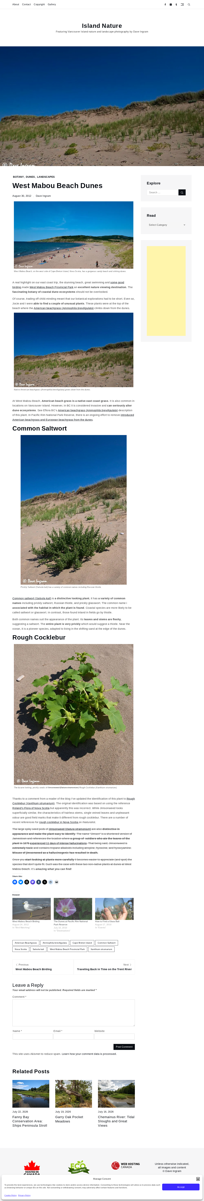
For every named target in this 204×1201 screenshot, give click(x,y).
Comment (19, 996)
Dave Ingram (43, 195)
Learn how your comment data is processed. (89, 1054)
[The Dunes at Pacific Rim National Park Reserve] (73, 909)
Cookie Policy (10, 1195)
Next (104, 967)
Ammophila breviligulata (55, 942)
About (15, 4)
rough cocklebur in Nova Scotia (59, 822)
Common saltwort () (31, 598)
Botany (18, 176)
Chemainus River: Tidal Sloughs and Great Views (116, 1121)
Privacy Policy (24, 1195)
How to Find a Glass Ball (107, 921)
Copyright (39, 4)
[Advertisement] (166, 291)
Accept (181, 1187)
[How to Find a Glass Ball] (114, 909)
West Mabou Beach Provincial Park (51, 287)
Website (99, 1031)
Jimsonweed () (70, 829)
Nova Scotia (21, 949)
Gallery (52, 4)
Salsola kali (38, 949)
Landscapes (46, 176)
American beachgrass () (64, 308)
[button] (198, 1178)
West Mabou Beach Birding (25, 921)
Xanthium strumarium (101, 949)
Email (57, 1031)
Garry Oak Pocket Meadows (69, 1119)
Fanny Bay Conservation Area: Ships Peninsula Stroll (29, 1121)
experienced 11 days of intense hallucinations (58, 843)
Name (17, 1031)
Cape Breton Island (82, 942)
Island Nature (102, 25)
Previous (34, 967)
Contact (26, 4)
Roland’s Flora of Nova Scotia (31, 808)
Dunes (30, 176)
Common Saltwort (107, 942)
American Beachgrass (26, 942)
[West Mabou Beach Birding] (31, 909)
